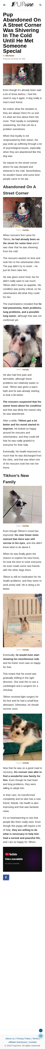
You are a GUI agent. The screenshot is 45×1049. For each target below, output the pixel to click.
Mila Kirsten (10, 56)
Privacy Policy (23, 1038)
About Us (10, 1038)
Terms (35, 1038)
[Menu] (4, 5)
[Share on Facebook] (6, 877)
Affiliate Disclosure (17, 1042)
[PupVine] (22, 5)
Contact (33, 1042)
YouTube (25, 230)
